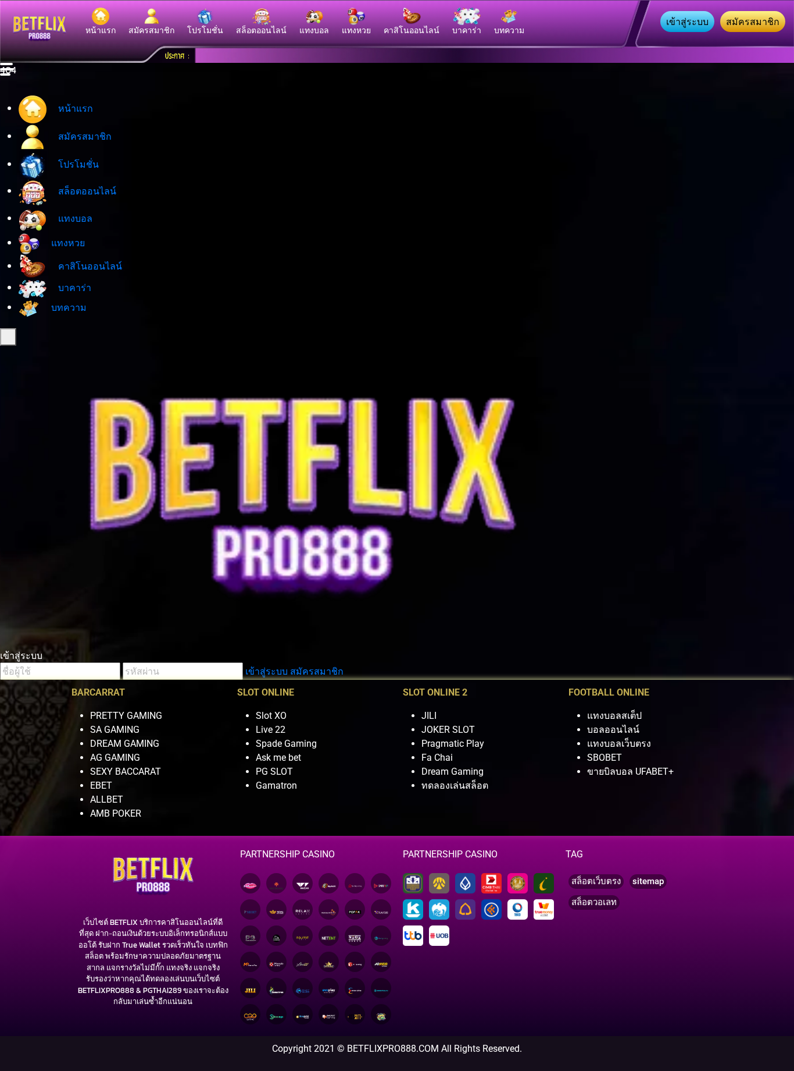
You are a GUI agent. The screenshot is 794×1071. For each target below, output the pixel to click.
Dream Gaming (452, 771)
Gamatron (276, 785)
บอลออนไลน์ (613, 729)
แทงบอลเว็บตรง (619, 743)
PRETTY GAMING (126, 715)
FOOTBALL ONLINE (608, 692)
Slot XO (271, 715)
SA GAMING (115, 729)
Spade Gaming (286, 743)
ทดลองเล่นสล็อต (454, 785)
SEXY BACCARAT (125, 771)
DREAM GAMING (124, 743)
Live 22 (270, 729)
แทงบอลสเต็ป (614, 715)
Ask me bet (278, 757)
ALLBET (106, 799)
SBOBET (604, 757)
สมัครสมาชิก (317, 671)
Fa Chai (437, 757)
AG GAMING (115, 757)
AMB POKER (115, 813)
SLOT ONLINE (265, 692)
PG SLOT (274, 771)
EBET (101, 785)
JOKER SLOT (448, 729)
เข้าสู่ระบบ (266, 671)
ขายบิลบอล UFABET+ (630, 771)
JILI (429, 715)
